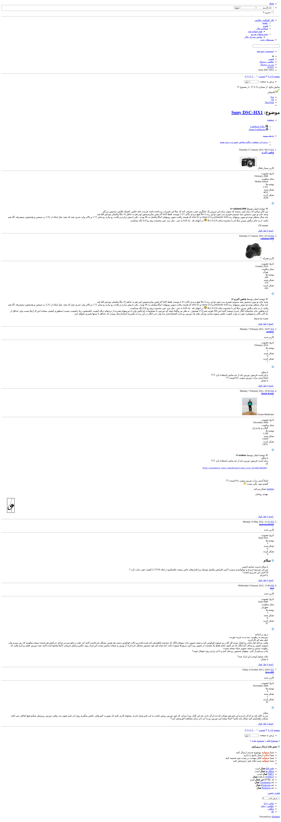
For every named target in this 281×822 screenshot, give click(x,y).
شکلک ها (269, 771)
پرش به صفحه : (266, 81)
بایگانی (271, 809)
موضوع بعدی (258, 740)
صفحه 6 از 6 (274, 76)
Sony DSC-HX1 (247, 112)
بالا (272, 811)
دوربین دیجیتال (267, 64)
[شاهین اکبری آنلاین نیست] (248, 168)
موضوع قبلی (272, 740)
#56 (272, 585)
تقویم (265, 26)
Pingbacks (266, 785)
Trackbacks (265, 782)
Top (272, 97)
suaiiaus (270, 489)
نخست (262, 76)
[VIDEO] (269, 777)
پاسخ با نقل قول (266, 230)
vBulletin (275, 816)
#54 (272, 391)
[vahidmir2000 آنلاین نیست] (253, 258)
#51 (272, 149)
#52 (272, 236)
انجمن (271, 59)
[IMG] (271, 774)
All (272, 100)
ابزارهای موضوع (268, 136)
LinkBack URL (257, 126)
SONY (270, 67)
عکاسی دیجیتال (266, 62)
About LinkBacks (257, 129)
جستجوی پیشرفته (265, 51)
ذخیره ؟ (267, 12)
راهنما (265, 23)
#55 (272, 521)
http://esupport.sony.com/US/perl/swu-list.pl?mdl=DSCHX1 (235, 468)
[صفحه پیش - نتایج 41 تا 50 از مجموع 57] (257, 76)
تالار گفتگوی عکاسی (264, 20)
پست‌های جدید (267, 39)
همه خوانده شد (255, 31)
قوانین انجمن (274, 793)
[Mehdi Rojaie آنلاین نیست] (249, 414)
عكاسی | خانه (267, 806)
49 (271, 92)
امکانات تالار (262, 28)
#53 (272, 329)
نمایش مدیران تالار (253, 37)
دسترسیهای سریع (259, 34)
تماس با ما (269, 803)
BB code (270, 768)
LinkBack (270, 120)
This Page (269, 102)
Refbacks (266, 788)
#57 (272, 669)
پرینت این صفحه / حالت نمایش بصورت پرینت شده (244, 142)
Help (271, 3)
